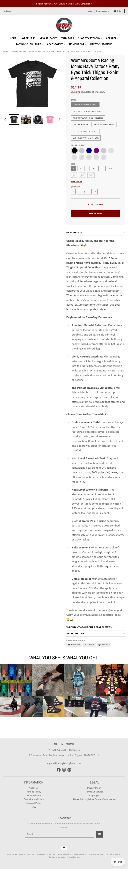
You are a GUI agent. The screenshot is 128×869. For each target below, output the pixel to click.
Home (5, 51)
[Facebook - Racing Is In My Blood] (59, 770)
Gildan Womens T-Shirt (85, 104)
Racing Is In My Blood (24, 854)
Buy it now (95, 213)
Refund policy (64, 854)
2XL (102, 168)
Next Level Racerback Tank (87, 111)
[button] (14, 119)
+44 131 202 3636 (57, 749)
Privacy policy (80, 854)
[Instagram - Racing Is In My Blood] (64, 770)
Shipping (75, 91)
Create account (102, 11)
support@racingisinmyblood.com (64, 763)
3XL (110, 168)
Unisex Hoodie (80, 124)
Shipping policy (113, 854)
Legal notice (74, 857)
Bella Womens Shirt (104, 124)
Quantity (75, 187)
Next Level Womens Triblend (88, 118)
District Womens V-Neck (86, 138)
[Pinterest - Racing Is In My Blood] (69, 770)
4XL (82, 175)
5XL (91, 175)
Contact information (57, 857)
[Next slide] (59, 119)
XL (94, 168)
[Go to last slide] (5, 119)
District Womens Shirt (85, 131)
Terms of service (95, 854)
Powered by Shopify (46, 854)
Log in (90, 11)
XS (74, 175)
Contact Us (74, 749)
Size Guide (76, 181)
